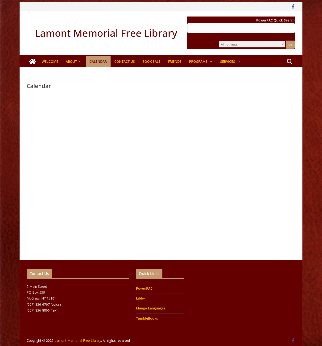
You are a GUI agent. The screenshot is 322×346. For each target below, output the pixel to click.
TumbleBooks (147, 318)
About (71, 61)
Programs (198, 61)
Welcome (50, 61)
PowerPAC (144, 288)
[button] (79, 61)
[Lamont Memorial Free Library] (32, 61)
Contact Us (124, 61)
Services (227, 61)
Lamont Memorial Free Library (106, 33)
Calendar (98, 61)
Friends (175, 61)
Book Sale (151, 61)
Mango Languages (150, 308)
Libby (140, 298)
